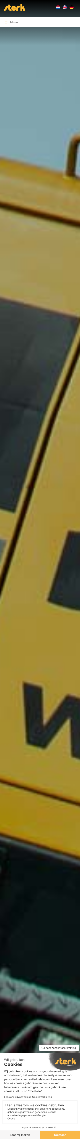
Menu (14, 22)
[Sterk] (14, 7)
